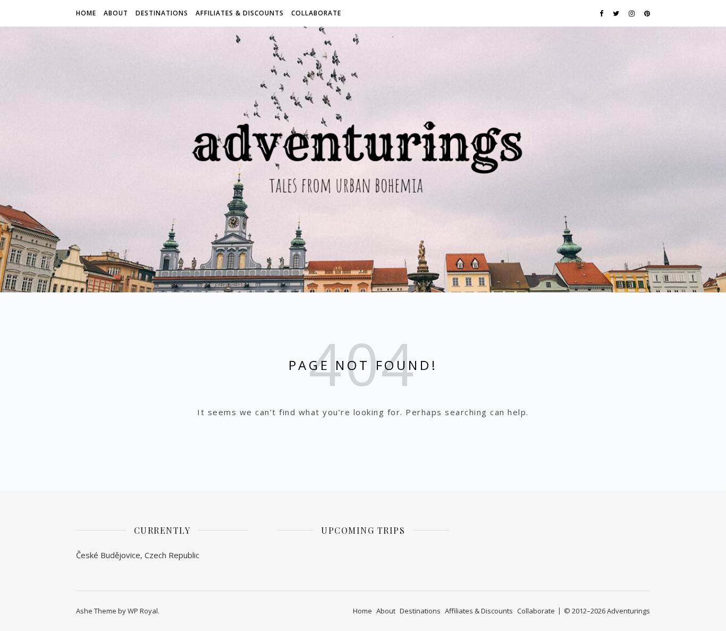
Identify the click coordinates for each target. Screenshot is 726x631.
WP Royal (143, 611)
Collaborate (316, 13)
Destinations (162, 13)
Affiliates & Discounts (240, 13)
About (116, 13)
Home (86, 13)
